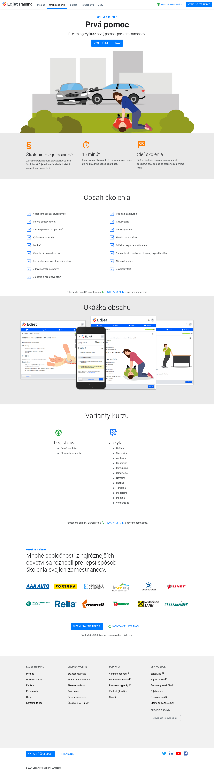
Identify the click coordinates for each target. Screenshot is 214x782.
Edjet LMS (156, 673)
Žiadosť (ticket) (117, 691)
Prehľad (41, 5)
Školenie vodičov (76, 685)
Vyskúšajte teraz (199, 4)
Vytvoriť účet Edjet (40, 754)
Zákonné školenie (77, 697)
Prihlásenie (67, 754)
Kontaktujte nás (169, 4)
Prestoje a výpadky (119, 685)
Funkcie (73, 5)
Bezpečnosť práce (77, 673)
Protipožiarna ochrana (79, 679)
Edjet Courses (158, 679)
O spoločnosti (158, 697)
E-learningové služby (161, 685)
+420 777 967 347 (114, 292)
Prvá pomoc (74, 691)
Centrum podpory (118, 673)
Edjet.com (156, 691)
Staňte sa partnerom (161, 703)
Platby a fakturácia (119, 679)
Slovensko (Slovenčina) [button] (165, 718)
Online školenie (57, 5)
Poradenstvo (87, 5)
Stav (111, 697)
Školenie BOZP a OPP (79, 703)
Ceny (100, 5)
